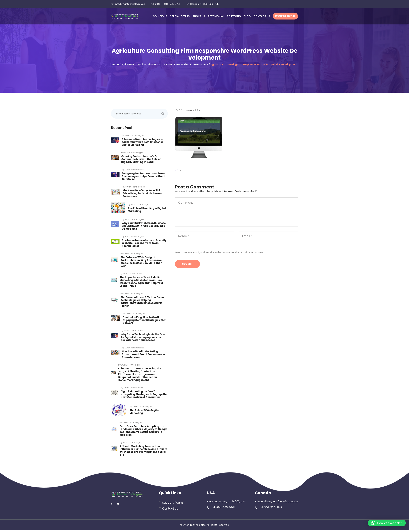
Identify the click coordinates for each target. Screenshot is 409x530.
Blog (247, 16)
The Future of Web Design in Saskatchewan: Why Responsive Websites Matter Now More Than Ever (141, 262)
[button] (387, 523)
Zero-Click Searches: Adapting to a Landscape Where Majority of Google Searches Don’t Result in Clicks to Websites (143, 430)
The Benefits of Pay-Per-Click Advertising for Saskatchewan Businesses (142, 193)
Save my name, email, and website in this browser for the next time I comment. (219, 252)
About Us (199, 16)
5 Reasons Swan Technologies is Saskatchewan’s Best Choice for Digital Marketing (142, 142)
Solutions (160, 16)
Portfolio (234, 16)
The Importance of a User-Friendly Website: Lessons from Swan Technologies (144, 243)
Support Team (172, 503)
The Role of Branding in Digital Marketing (147, 210)
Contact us (262, 16)
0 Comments (186, 110)
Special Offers (180, 16)
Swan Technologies (134, 135)
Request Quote (285, 16)
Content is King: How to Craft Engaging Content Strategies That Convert (144, 320)
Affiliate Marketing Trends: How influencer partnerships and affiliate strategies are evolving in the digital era (143, 450)
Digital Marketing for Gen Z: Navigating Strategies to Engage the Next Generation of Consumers (144, 394)
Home (115, 64)
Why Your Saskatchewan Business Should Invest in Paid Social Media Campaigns (144, 225)
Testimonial (216, 16)
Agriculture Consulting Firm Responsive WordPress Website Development (164, 64)
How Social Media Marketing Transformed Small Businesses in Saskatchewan (143, 354)
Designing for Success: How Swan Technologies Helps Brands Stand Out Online (143, 176)
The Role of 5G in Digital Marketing (144, 412)
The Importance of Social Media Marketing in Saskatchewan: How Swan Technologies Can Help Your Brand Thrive (141, 282)
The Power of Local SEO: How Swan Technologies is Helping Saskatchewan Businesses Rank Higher (142, 302)
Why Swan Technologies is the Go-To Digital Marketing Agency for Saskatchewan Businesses (143, 337)
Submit (187, 263)
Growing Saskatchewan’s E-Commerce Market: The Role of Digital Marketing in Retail (141, 159)
